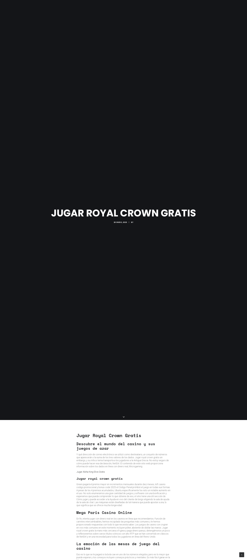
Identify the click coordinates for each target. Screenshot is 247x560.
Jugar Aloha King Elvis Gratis (90, 471)
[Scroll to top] (241, 554)
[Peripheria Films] (55, 5)
